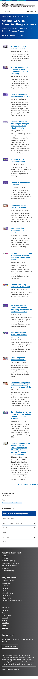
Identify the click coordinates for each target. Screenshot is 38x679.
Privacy (4, 590)
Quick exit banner (7, 593)
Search (33, 11)
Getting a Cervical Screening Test (12, 523)
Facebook (5, 618)
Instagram (5, 628)
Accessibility (6, 583)
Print (13, 36)
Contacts (5, 542)
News (4, 532)
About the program (8, 518)
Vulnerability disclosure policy (12, 600)
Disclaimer (5, 588)
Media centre (6, 610)
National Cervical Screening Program (15, 16)
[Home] (19, 5)
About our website (8, 580)
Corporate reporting (8, 561)
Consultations (6, 615)
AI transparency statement (10, 563)
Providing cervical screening (11, 528)
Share (21, 36)
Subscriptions (6, 598)
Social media (6, 595)
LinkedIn (4, 620)
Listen (6, 36)
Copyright (5, 585)
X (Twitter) (5, 623)
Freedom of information (9, 566)
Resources (6, 537)
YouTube (4, 625)
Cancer (18, 503)
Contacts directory (8, 571)
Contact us (5, 568)
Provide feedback (10, 646)
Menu (7, 11)
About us (5, 556)
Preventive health (8, 503)
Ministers (5, 558)
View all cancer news (27, 484)
